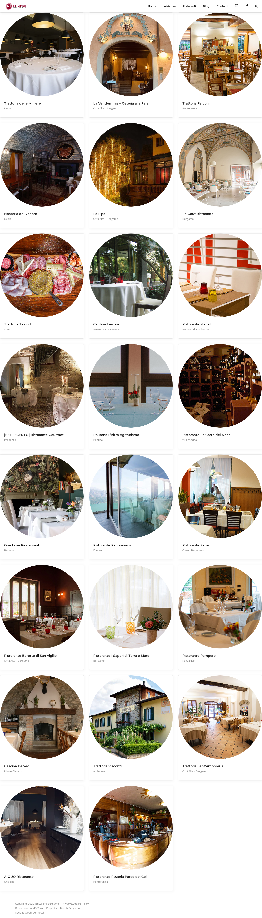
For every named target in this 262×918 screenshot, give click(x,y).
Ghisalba (9, 881)
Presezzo (10, 440)
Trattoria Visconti (107, 766)
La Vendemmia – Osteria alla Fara (120, 103)
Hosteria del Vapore (20, 214)
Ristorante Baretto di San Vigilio (30, 656)
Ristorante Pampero (199, 656)
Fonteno (98, 550)
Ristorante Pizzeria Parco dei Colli (120, 877)
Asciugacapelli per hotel (29, 912)
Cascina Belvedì (17, 766)
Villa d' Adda (189, 440)
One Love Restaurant (21, 545)
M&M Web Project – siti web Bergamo (56, 908)
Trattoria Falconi (195, 103)
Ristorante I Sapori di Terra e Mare (121, 656)
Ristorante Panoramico (112, 545)
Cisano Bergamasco (194, 550)
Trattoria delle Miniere (22, 103)
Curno (7, 329)
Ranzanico (188, 660)
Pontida (98, 440)
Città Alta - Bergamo (105, 108)
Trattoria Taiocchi (18, 324)
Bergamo (188, 218)
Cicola (7, 218)
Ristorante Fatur (195, 545)
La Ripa (99, 214)
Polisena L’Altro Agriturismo (116, 435)
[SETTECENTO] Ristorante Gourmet (34, 435)
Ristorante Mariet (196, 324)
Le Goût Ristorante (198, 214)
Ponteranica (189, 108)
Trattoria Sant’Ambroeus (202, 766)
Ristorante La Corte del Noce (206, 435)
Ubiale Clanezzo (14, 771)
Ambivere (99, 771)
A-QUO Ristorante (19, 877)
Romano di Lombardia (195, 329)
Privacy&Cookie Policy (75, 903)
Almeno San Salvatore (106, 329)
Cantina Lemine (106, 324)
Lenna (7, 108)
